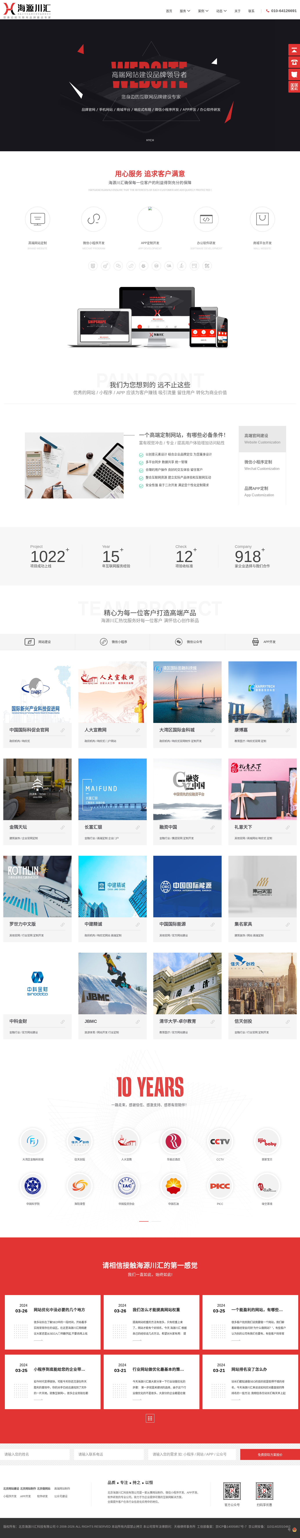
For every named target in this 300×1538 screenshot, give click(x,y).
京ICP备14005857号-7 (231, 1526)
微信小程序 (119, 642)
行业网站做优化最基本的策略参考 (160, 1369)
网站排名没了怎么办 (249, 1369)
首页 (169, 11)
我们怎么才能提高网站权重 (156, 1310)
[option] (130, 465)
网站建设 (44, 642)
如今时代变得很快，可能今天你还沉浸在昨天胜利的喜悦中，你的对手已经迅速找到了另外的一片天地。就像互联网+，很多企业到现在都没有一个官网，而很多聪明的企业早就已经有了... (61, 1393)
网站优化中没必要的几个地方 (59, 1310)
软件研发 (42, 1496)
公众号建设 (60, 1496)
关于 (238, 11)
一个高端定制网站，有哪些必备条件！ (184, 435)
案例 (203, 11)
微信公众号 (194, 642)
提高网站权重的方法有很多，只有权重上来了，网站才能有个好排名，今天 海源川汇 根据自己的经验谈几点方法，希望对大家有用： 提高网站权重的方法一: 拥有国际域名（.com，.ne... (160, 1334)
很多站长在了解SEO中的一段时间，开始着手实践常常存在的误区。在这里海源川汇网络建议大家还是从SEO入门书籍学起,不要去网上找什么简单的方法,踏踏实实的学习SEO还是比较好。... (60, 1334)
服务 (185, 11)
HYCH (150, 140)
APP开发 (25, 1496)
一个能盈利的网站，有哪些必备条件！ (258, 1310)
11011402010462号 (279, 1528)
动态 (221, 11)
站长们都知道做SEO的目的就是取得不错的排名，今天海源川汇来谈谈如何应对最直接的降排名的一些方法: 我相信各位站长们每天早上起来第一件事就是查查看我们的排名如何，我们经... (258, 1393)
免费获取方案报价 (270, 1454)
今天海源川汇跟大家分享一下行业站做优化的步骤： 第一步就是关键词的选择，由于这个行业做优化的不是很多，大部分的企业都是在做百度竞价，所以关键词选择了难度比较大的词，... (159, 1393)
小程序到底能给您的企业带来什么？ (61, 1369)
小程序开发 (9, 1496)
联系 (251, 11)
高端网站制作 (62, 1488)
